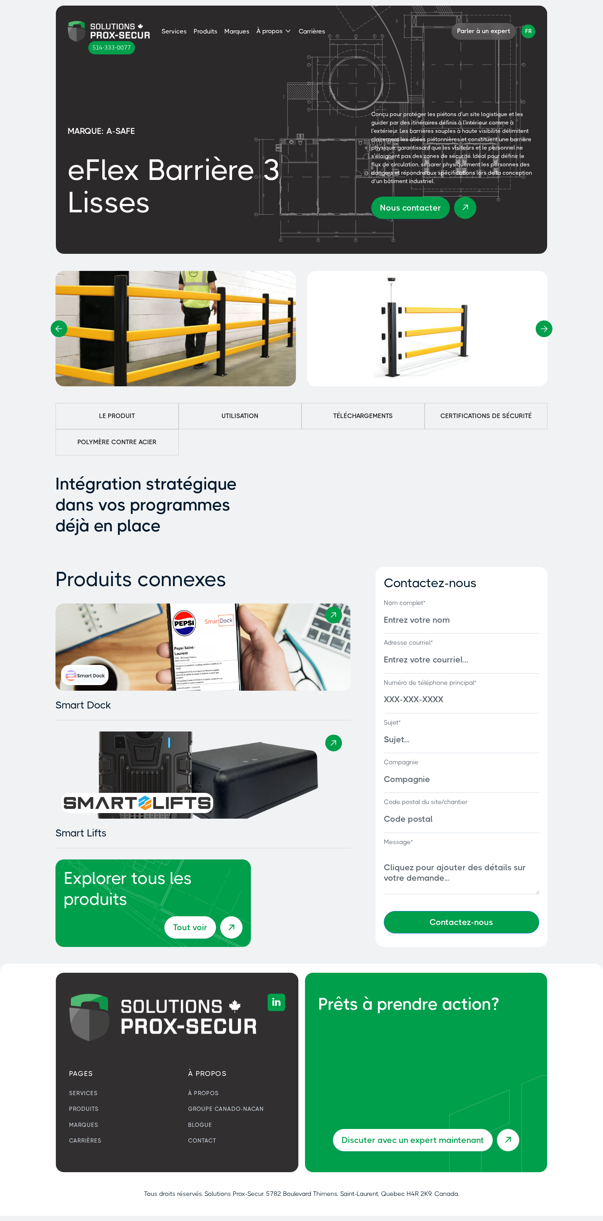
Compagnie (401, 762)
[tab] (117, 416)
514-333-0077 (111, 47)
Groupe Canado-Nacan (225, 1109)
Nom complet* (404, 602)
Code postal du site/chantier (426, 801)
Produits (205, 31)
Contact (202, 1140)
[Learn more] (333, 615)
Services (174, 31)
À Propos (203, 1093)
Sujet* (392, 722)
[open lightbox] (175, 328)
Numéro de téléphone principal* (430, 682)
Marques (237, 31)
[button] (274, 31)
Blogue (200, 1125)
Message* (398, 842)
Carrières (312, 31)
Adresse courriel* (408, 642)
